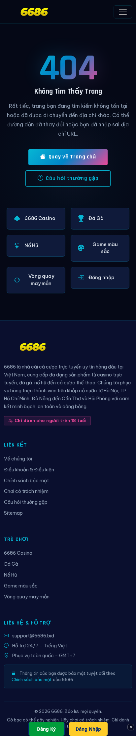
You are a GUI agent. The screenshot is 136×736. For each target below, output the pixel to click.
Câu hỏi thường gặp (72, 178)
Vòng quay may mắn (27, 597)
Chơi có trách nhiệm (26, 491)
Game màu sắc (21, 586)
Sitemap (13, 513)
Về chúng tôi (18, 459)
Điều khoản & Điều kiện (29, 470)
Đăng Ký (46, 729)
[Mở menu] (123, 12)
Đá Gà (11, 564)
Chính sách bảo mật (26, 481)
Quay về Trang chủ (72, 156)
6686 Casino (18, 553)
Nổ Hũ (10, 575)
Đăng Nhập (88, 729)
